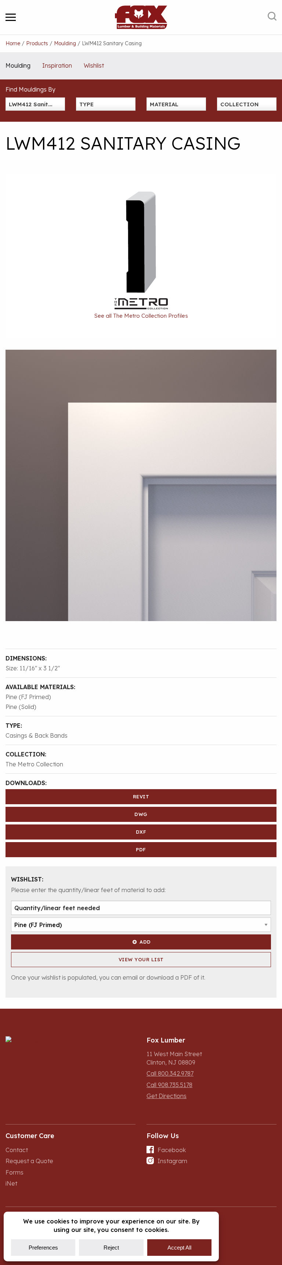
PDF (141, 849)
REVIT (141, 796)
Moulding (18, 65)
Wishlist (94, 65)
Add (145, 942)
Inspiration (57, 65)
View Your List (141, 959)
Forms (15, 1172)
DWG (141, 814)
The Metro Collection (34, 764)
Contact (17, 1150)
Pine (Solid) (21, 706)
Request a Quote (29, 1161)
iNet (11, 1183)
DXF (141, 832)
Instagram (172, 1161)
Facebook (172, 1150)
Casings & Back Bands (37, 735)
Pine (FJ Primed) (28, 697)
